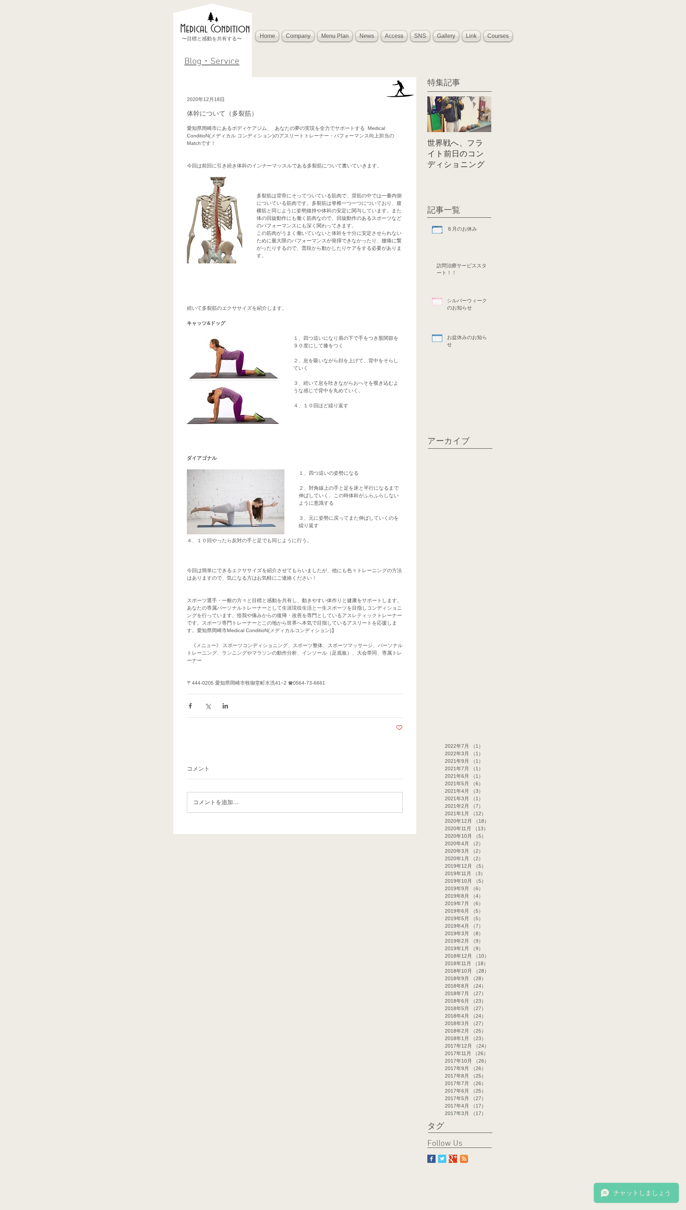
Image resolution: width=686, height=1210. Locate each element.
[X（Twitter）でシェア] (207, 705)
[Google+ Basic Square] (453, 1159)
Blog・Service (211, 61)
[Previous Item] (439, 114)
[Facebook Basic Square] (431, 1159)
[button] (298, 36)
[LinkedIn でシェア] (225, 705)
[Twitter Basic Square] (442, 1159)
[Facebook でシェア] (190, 705)
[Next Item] (480, 114)
